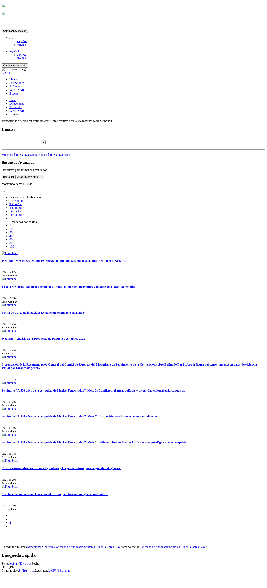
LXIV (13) (55, 570)
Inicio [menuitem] (13, 79)
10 (11, 229)
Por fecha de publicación (70, 546)
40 (11, 236)
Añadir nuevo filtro (27, 177)
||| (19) (23, 570)
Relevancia (16, 200)
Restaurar (8, 177)
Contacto (125, 539)
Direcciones (16, 103)
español (22, 41)
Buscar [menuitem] (13, 93)
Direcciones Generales (41, 546)
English (22, 44)
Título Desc (16, 207)
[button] (11, 38)
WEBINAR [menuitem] (16, 90)
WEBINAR (16, 110)
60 (11, 239)
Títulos (99, 546)
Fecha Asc (15, 211)
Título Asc (15, 204)
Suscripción (9, 23)
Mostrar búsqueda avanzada (19, 154)
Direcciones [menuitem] (16, 83)
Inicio (12, 100)
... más (28, 563)
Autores (90, 546)
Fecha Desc (16, 214)
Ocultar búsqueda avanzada (53, 154)
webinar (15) (16, 563)
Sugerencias (140, 539)
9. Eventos (15, 107)
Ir (43, 142)
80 (11, 243)
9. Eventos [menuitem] (15, 86)
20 (11, 232)
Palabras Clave (112, 546)
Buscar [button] (6, 72)
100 (11, 246)
